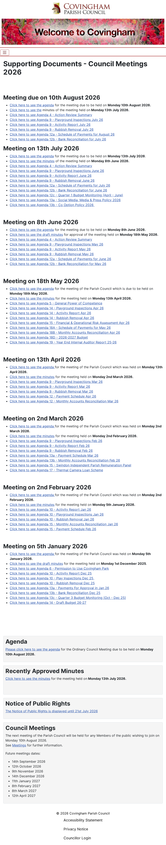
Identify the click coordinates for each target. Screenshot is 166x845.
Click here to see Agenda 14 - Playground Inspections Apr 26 (57, 308)
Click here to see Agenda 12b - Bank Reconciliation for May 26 (58, 264)
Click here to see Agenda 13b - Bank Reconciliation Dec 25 (55, 593)
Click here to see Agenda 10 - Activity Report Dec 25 (51, 573)
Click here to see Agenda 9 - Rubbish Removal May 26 (52, 254)
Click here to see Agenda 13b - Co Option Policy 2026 (52, 205)
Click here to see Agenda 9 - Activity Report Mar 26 (50, 386)
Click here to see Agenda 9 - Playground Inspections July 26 (56, 120)
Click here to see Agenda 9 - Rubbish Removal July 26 (52, 129)
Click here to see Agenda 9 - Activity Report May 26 (50, 249)
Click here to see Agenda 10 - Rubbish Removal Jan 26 (52, 519)
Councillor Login (77, 838)
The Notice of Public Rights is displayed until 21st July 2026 (51, 711)
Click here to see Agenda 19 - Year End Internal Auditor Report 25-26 (63, 342)
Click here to (19, 564)
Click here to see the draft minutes (36, 234)
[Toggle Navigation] (4, 53)
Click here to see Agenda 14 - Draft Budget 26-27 (48, 603)
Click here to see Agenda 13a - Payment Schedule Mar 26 (54, 455)
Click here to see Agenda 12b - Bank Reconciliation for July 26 (58, 139)
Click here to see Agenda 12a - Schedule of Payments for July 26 (60, 185)
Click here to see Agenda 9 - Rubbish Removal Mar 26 (51, 391)
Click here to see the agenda (32, 105)
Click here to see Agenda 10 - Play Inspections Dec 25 (52, 578)
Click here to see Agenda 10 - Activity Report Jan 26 (50, 509)
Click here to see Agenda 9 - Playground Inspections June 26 (57, 171)
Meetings (19, 745)
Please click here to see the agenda (32, 649)
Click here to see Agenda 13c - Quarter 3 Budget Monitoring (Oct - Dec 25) (68, 598)
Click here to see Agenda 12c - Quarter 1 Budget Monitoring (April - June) (66, 195)
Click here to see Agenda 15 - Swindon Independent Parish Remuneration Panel (70, 465)
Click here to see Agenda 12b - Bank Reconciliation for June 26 (58, 190)
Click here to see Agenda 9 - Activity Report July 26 (50, 125)
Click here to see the (26, 110)
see (33, 564)
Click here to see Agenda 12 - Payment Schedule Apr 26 (53, 396)
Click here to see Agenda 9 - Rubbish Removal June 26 (52, 180)
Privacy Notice (76, 829)
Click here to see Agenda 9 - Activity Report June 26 (51, 176)
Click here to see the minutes (32, 161)
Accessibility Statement (83, 820)
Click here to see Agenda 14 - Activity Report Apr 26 (50, 313)
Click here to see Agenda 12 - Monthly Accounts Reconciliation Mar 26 (64, 401)
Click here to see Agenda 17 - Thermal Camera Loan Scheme (56, 470)
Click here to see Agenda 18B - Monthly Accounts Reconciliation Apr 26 (65, 332)
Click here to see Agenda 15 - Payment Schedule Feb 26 (53, 529)
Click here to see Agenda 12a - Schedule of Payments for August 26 (62, 134)
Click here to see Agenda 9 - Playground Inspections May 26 (56, 244)
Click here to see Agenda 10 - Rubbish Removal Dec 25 (52, 583)
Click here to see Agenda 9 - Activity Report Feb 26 (50, 446)
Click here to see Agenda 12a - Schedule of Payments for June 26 (60, 259)
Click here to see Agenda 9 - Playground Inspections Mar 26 (56, 382)
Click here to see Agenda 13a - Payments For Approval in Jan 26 (59, 588)
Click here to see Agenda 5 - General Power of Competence (56, 303)
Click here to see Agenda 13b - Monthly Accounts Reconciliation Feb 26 (65, 460)
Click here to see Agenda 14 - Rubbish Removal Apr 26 (52, 318)
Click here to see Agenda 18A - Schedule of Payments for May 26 (60, 328)
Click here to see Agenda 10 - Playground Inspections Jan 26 (57, 514)
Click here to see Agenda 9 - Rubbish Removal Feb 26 (51, 451)
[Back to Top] (159, 837)
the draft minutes (50, 564)
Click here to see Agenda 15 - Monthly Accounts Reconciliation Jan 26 (64, 524)
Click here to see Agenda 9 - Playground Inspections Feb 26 (56, 441)
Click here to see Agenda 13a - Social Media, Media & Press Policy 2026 (65, 200)
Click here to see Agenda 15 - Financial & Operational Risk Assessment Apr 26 (70, 323)
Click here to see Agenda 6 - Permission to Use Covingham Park (59, 568)
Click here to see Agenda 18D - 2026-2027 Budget (49, 337)
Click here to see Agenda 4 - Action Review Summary (51, 115)
